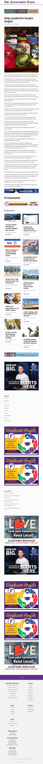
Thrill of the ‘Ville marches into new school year (12, 281)
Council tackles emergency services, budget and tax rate (11, 227)
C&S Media (12, 695)
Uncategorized (7, 420)
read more (8, 234)
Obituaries (6, 408)
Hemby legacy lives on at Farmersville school (29, 285)
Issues (12, 709)
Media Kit (30, 711)
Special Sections (30, 709)
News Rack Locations (12, 723)
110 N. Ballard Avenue (12, 753)
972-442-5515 (12, 750)
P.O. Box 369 (12, 733)
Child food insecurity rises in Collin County (12, 308)
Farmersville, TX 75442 (12, 744)
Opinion (6, 413)
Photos (12, 713)
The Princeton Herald (12, 689)
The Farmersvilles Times (12, 685)
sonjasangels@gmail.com (26, 166)
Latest (17, 24)
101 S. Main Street (12, 743)
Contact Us (12, 725)
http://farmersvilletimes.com (15, 186)
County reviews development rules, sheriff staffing (11, 335)
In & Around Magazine (12, 697)
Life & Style (6, 405)
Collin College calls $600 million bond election (31, 314)
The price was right (8, 493)
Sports (5, 418)
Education (16, 257)
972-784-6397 (12, 740)
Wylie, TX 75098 (12, 734)
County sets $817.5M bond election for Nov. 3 (30, 229)
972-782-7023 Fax (12, 741)
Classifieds (30, 697)
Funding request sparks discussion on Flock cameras (30, 341)
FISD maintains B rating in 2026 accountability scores (11, 252)
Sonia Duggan (8, 24)
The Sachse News (12, 691)
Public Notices (7, 415)
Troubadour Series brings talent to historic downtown (31, 259)
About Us (12, 721)
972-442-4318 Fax (12, 751)
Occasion (6, 410)
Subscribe (12, 707)
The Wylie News (12, 693)
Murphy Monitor (12, 687)
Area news (12, 232)
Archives (12, 711)
